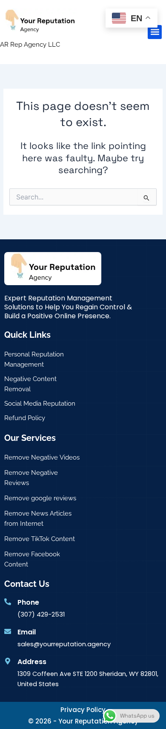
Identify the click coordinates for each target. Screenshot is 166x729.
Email (26, 632)
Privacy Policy (83, 709)
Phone (28, 602)
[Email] (7, 631)
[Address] (7, 661)
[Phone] (7, 601)
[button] (155, 32)
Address (31, 662)
